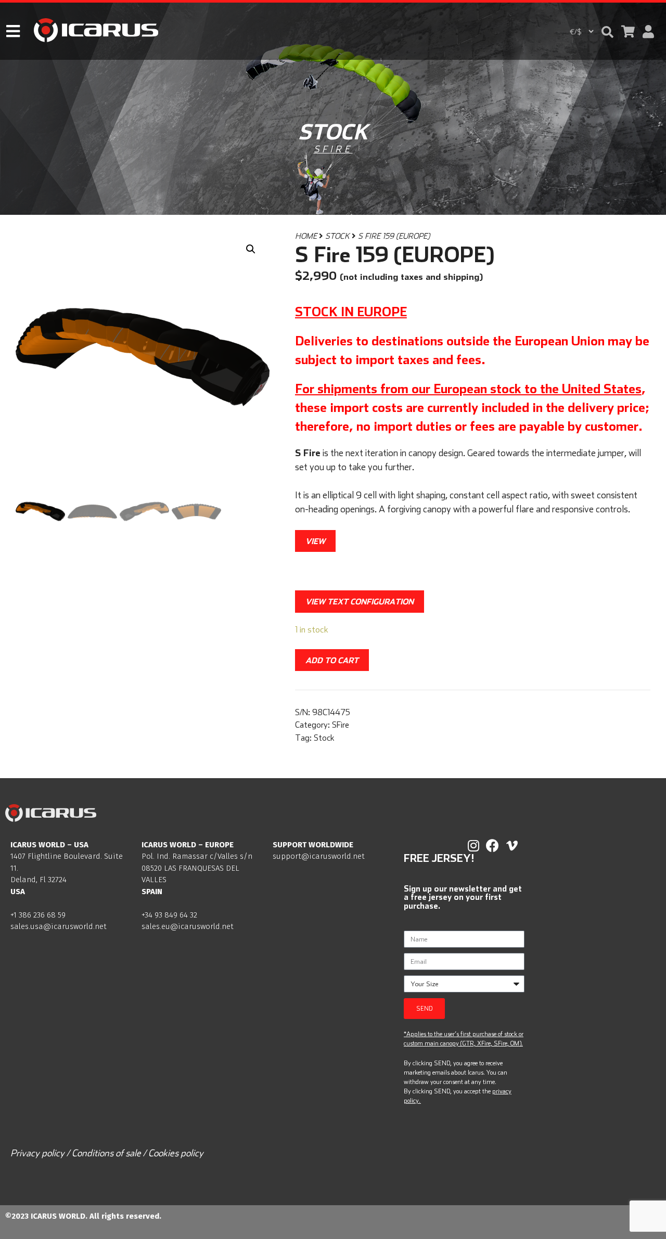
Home (306, 235)
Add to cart (331, 660)
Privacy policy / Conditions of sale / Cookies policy (106, 1152)
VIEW (315, 541)
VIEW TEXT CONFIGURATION (359, 601)
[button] (607, 32)
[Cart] (628, 31)
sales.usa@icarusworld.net (58, 926)
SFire (333, 149)
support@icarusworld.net (319, 856)
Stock (337, 235)
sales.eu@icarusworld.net (188, 926)
